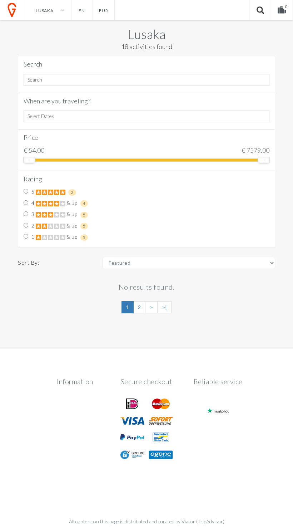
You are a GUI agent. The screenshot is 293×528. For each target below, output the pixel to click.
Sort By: (28, 262)
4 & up (57, 203)
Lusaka (146, 34)
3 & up (57, 214)
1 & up (57, 237)
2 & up (57, 226)
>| (164, 307)
